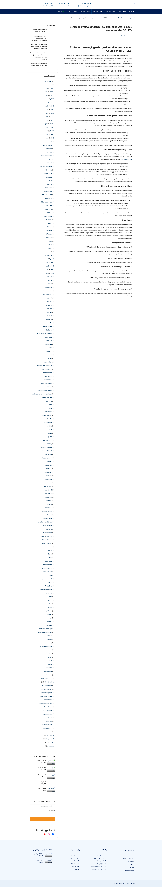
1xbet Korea (48, 209)
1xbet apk (49, 184)
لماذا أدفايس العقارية (128, 858)
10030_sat (50, 95)
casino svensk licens (46, 383)
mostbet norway (47, 518)
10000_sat (50, 88)
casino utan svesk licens (45, 390)
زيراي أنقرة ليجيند (41, 788)
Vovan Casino (48, 700)
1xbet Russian (48, 234)
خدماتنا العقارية (85, 11)
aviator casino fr (47, 294)
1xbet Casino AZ (47, 195)
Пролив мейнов (47, 714)
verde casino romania (46, 696)
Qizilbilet (49, 621)
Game (50, 429)
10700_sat (50, 134)
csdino (50, 404)
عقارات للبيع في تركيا (101, 855)
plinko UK (49, 611)
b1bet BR (49, 312)
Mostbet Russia (47, 525)
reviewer (48, 643)
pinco (50, 596)
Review (49, 636)
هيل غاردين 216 (42, 774)
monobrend (48, 493)
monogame (48, 497)
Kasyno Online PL (47, 451)
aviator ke (49, 301)
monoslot (49, 500)
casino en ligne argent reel (44, 365)
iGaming (49, 444)
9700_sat (50, 262)
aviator (50, 284)
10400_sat (50, 127)
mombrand (49, 476)
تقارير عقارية (50, 742)
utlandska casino (47, 685)
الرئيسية (131, 11)
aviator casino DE (47, 291)
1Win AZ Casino (47, 145)
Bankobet (49, 319)
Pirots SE (49, 600)
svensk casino (48, 671)
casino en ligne (48, 362)
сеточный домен (47, 724)
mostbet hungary (47, 511)
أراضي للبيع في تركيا (101, 863)
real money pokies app (45, 628)
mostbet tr (49, 529)
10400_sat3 (49, 131)
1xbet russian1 (48, 237)
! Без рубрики (49, 81)
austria (50, 280)
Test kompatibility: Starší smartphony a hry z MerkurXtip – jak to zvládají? (39, 38)
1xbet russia (49, 230)
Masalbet (49, 461)
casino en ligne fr (46, 369)
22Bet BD (49, 244)
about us (131, 855)
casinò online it (48, 380)
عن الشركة (122, 11)
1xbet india (49, 205)
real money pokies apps (45, 632)
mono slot (49, 483)
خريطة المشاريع (75, 858)
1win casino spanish (46, 156)
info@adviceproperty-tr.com (84, 6)
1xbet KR (49, 212)
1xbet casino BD (47, 198)
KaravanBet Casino (46, 447)
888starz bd (48, 255)
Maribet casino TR (47, 458)
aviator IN (49, 298)
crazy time (49, 401)
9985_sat (50, 276)
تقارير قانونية (50, 746)
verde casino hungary (46, 689)
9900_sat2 (50, 273)
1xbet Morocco (48, 220)
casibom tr (49, 351)
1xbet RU (49, 227)
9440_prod (50, 259)
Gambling (49, 426)
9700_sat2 (50, 266)
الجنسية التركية (97, 11)
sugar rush (49, 668)
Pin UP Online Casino (46, 589)
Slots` (50, 660)
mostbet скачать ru (47, 536)
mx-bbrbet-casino (47, 547)
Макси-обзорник (47, 710)
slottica (50, 664)
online (50, 557)
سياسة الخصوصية (129, 870)
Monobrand (48, 490)
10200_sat (50, 109)
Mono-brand (47, 486)
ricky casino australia (46, 646)
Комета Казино (48, 707)
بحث (42, 819)
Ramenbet (49, 625)
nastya (50, 550)
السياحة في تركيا (49, 739)
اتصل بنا (68, 11)
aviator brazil (48, 287)
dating (50, 408)
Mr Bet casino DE (47, 540)
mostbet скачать (47, 532)
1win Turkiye (48, 170)
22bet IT (50, 248)
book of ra (49, 340)
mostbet (49, 504)
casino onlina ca (47, 372)
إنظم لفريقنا (131, 861)
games (50, 433)
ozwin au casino (47, 572)
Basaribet (49, 323)
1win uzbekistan (47, 173)
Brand (50, 348)
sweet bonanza (47, 675)
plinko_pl (49, 614)
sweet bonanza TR (46, 678)
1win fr (50, 159)
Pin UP (50, 582)
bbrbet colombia (47, 326)
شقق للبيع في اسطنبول (100, 858)
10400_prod (49, 124)
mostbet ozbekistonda (45, 522)
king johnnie (48, 454)
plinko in (50, 607)
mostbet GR (48, 508)
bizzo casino (48, 337)
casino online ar (48, 376)
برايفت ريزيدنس (41, 767)
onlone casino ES (47, 568)
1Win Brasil (49, 148)
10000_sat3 (49, 92)
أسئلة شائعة (75, 866)
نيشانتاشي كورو (41, 760)
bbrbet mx (49, 330)
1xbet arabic (48, 188)
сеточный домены (47, 728)
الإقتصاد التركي (50, 735)
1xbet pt (50, 223)
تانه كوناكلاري (42, 781)
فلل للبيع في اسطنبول (100, 860)
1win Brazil (49, 152)
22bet (50, 241)
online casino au (47, 564)
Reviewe (49, 639)
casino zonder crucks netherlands (117, 18)
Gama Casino (48, 422)
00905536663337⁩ (87, 3)
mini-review (49, 468)
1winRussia (48, 177)
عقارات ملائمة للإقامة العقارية (98, 866)
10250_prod (50, 113)
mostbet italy (48, 515)
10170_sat (50, 102)
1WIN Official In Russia (45, 166)
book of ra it (48, 344)
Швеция (49, 732)
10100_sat (50, 99)
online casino (48, 561)
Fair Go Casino (48, 412)
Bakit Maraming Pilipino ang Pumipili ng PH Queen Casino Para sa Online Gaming (39, 46)
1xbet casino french (46, 202)
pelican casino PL (47, 579)
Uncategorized (49, 682)
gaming (50, 436)
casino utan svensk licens (44, 387)
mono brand (48, 479)
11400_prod (50, 138)
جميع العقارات (110, 11)
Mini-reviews (47, 472)
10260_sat (50, 116)
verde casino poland (46, 692)
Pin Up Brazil (48, 586)
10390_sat (50, 120)
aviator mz (49, 305)
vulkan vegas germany (45, 703)
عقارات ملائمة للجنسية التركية (99, 869)
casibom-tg (49, 355)
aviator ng (49, 308)
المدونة (76, 11)
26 (53, 252)
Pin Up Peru (49, 593)
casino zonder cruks (126, 159)
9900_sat (50, 269)
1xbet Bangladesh (47, 191)
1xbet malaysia (48, 216)
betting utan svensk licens (44, 333)
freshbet (49, 419)
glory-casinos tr (47, 440)
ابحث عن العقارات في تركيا (72, 855)
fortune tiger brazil (47, 415)
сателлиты (49, 721)
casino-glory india (47, 397)
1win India (49, 163)
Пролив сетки (48, 717)
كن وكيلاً (132, 864)
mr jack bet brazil (47, 543)
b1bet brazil (49, 316)
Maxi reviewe (48, 465)
